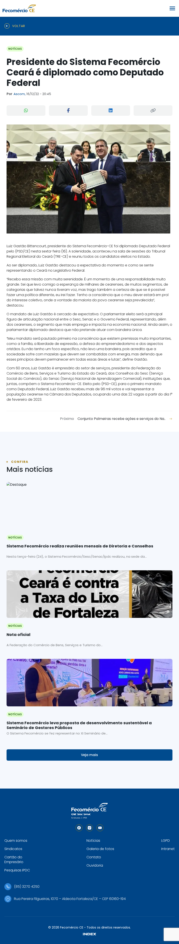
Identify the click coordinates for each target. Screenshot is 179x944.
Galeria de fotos (100, 848)
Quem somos (15, 840)
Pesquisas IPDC (17, 870)
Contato (93, 857)
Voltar (18, 26)
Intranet (168, 848)
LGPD (165, 840)
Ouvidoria (94, 865)
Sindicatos (13, 848)
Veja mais (89, 755)
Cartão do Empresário (13, 859)
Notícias (93, 840)
